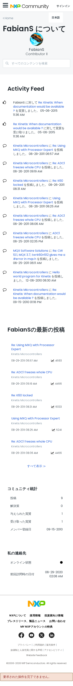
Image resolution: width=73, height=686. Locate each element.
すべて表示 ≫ (36, 466)
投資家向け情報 (54, 615)
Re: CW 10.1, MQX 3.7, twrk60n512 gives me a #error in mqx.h (39, 255)
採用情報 (35, 615)
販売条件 (50, 645)
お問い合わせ (57, 621)
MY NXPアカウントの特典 (36, 626)
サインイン (63, 6)
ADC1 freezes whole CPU (36, 235)
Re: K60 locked (22, 395)
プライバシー (24, 645)
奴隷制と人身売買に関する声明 (26, 650)
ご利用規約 (38, 645)
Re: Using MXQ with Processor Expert (39, 148)
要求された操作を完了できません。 (27, 677)
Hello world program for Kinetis (36, 274)
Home (9, 18)
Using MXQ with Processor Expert (36, 200)
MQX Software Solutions (30, 251)
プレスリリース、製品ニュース (26, 621)
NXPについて (17, 615)
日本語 (56, 17)
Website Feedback (36, 655)
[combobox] (36, 63)
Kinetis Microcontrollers (30, 146)
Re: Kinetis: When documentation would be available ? (38, 106)
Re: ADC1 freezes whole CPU (39, 165)
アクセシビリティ (53, 650)
